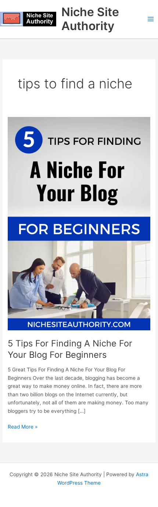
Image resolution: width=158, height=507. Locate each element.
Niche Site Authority (90, 19)
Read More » (22, 426)
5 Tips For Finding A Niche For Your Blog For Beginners (70, 349)
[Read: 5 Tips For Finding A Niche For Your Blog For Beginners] (79, 223)
